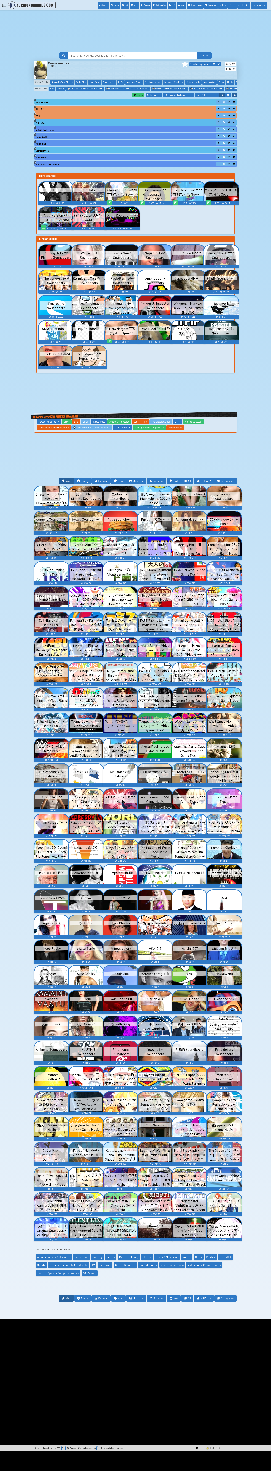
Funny (116, 5)
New (183, 5)
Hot (126, 5)
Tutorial (139, 95)
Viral (136, 5)
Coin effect (41, 123)
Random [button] (158, 481)
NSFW (205, 481)
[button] (185, 64)
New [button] (120, 481)
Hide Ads (245, 5)
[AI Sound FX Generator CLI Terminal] (63, 1448)
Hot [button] (175, 481)
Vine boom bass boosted (48, 164)
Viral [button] (68, 481)
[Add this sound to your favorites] (233, 102)
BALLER (40, 109)
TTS (173, 5)
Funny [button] (84, 481)
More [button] (232, 5)
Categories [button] (227, 481)
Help (224, 5)
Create (196, 5)
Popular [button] (103, 481)
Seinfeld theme (43, 150)
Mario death (41, 137)
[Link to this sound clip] (228, 102)
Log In (259, 5)
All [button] (189, 481)
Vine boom (41, 157)
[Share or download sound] (218, 102)
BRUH (38, 116)
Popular (146, 5)
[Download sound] (223, 102)
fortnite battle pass (45, 130)
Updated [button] (138, 481)
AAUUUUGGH (42, 102)
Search (104, 5)
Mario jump (41, 144)
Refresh (156, 95)
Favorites (212, 5)
